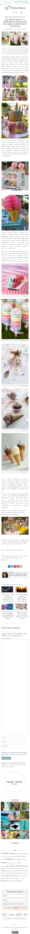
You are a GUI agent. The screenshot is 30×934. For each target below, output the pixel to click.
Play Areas (25, 873)
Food (10, 17)
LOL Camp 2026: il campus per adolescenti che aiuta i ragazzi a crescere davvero (22, 598)
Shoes (24, 876)
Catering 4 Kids (13, 556)
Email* (4, 895)
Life (27, 866)
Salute (18, 876)
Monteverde (17, 868)
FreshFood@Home (5, 866)
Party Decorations (16, 873)
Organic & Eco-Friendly (11, 870)
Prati (28, 873)
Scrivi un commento (21, 29)
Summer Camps (5, 878)
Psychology (3, 876)
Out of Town (21, 870)
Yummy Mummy (16, 881)
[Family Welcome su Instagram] (18, 2)
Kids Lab (14, 866)
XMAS (9, 881)
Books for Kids (23, 853)
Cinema (3, 859)
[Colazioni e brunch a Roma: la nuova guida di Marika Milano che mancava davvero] (22, 607)
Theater (12, 878)
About (4, 915)
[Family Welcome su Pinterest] (24, 2)
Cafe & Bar (6, 856)
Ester (14, 29)
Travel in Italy (21, 878)
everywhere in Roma (12, 862)
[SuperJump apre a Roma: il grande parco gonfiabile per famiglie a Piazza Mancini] (8, 607)
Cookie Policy (12, 927)
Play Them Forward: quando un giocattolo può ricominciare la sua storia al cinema (8, 598)
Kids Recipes (14, 558)
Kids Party (7, 558)
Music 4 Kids (25, 868)
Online (3, 871)
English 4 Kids (21, 859)
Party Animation (5, 873)
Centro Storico (20, 856)
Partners (19, 915)
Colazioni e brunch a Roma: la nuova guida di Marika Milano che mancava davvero (22, 615)
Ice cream (21, 556)
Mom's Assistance (10, 868)
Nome (4, 900)
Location (3, 868)
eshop (4, 863)
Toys (16, 878)
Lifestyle (15, 17)
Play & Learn (21, 17)
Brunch (2, 856)
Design (7, 17)
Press (25, 915)
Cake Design (5, 556)
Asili (18, 853)
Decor (14, 859)
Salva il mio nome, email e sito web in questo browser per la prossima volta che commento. (14, 753)
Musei (22, 868)
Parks (26, 870)
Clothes (8, 859)
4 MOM (4, 854)
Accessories (12, 853)
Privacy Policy (5, 927)
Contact (12, 915)
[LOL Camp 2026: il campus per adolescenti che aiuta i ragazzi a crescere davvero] (22, 589)
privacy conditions (19, 904)
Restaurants (11, 876)
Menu (16, 12)
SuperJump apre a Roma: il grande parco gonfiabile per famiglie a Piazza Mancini (8, 615)
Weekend (4, 881)
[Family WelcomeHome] (15, 7)
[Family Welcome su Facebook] (16, 2)
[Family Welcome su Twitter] (21, 2)
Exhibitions (19, 862)
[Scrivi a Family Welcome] (27, 2)
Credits (15, 924)
